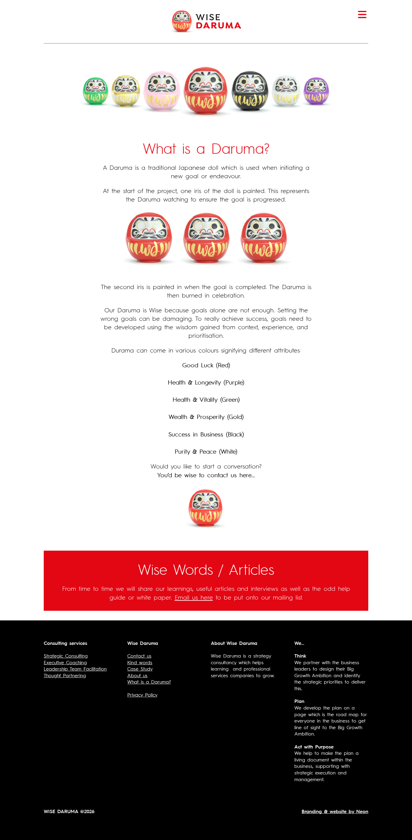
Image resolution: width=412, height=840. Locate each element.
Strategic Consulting (66, 655)
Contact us (139, 655)
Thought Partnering (65, 675)
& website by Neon (345, 811)
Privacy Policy (142, 694)
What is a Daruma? (149, 681)
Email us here (194, 597)
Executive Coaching (65, 662)
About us (137, 675)
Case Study (140, 668)
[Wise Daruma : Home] (206, 20)
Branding (312, 811)
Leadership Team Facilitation (75, 668)
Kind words (139, 662)
